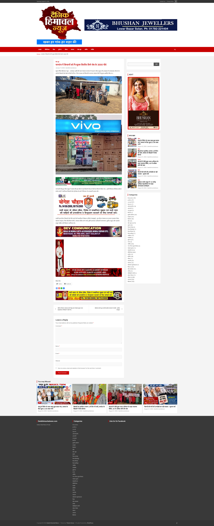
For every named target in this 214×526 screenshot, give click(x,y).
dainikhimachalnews (71, 68)
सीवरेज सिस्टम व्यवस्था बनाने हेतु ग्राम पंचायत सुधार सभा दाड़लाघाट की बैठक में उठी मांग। (70, 309)
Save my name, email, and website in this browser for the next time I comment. (79, 368)
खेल (129, 221)
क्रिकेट (129, 219)
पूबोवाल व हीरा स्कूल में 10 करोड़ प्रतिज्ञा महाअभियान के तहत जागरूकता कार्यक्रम (147, 184)
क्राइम (39, 49)
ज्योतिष (92, 49)
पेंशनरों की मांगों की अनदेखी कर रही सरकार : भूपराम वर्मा (147, 173)
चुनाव (129, 225)
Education (130, 198)
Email (57, 353)
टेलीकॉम (129, 237)
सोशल (66, 49)
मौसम (129, 258)
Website (58, 361)
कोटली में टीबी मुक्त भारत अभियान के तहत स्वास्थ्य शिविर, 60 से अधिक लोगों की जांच (148, 163)
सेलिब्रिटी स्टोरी (131, 273)
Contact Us (162, 1)
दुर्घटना (59, 49)
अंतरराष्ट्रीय (130, 206)
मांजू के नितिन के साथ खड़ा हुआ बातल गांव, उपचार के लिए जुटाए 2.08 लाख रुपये (148, 142)
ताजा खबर (132, 136)
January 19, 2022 (60, 68)
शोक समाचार (130, 269)
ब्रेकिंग (129, 256)
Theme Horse (70, 523)
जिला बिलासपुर (131, 229)
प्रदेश (129, 254)
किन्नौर (129, 212)
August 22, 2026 (142, 146)
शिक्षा (54, 49)
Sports (129, 204)
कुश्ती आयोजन (131, 214)
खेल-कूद (79, 49)
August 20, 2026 (142, 188)
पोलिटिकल (47, 49)
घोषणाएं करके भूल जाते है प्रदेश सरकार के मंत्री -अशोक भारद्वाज (107, 309)
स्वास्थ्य (72, 49)
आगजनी (129, 208)
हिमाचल (129, 281)
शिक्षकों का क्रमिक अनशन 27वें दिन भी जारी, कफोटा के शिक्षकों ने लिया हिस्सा (148, 153)
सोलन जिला (130, 275)
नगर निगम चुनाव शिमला (133, 246)
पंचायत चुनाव (130, 248)
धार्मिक (86, 49)
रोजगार (129, 262)
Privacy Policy (170, 1)
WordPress (90, 523)
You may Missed (44, 382)
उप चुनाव (130, 210)
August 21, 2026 (142, 157)
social (129, 202)
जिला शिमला (130, 231)
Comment (59, 326)
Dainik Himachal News (53, 523)
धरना (129, 242)
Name (58, 346)
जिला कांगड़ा (130, 227)
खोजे (156, 64)
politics (130, 200)
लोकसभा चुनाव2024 (132, 265)
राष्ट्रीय (129, 260)
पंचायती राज (130, 250)
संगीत (129, 271)
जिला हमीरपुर (131, 233)
